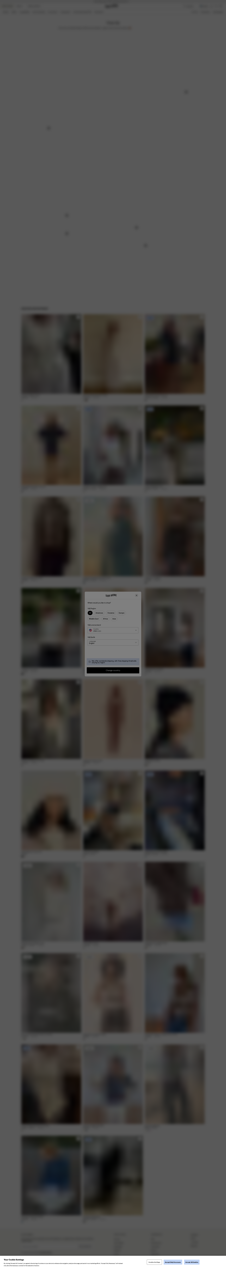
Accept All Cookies (191, 1262)
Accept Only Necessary (173, 1262)
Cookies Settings (154, 1262)
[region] (113, 1262)
